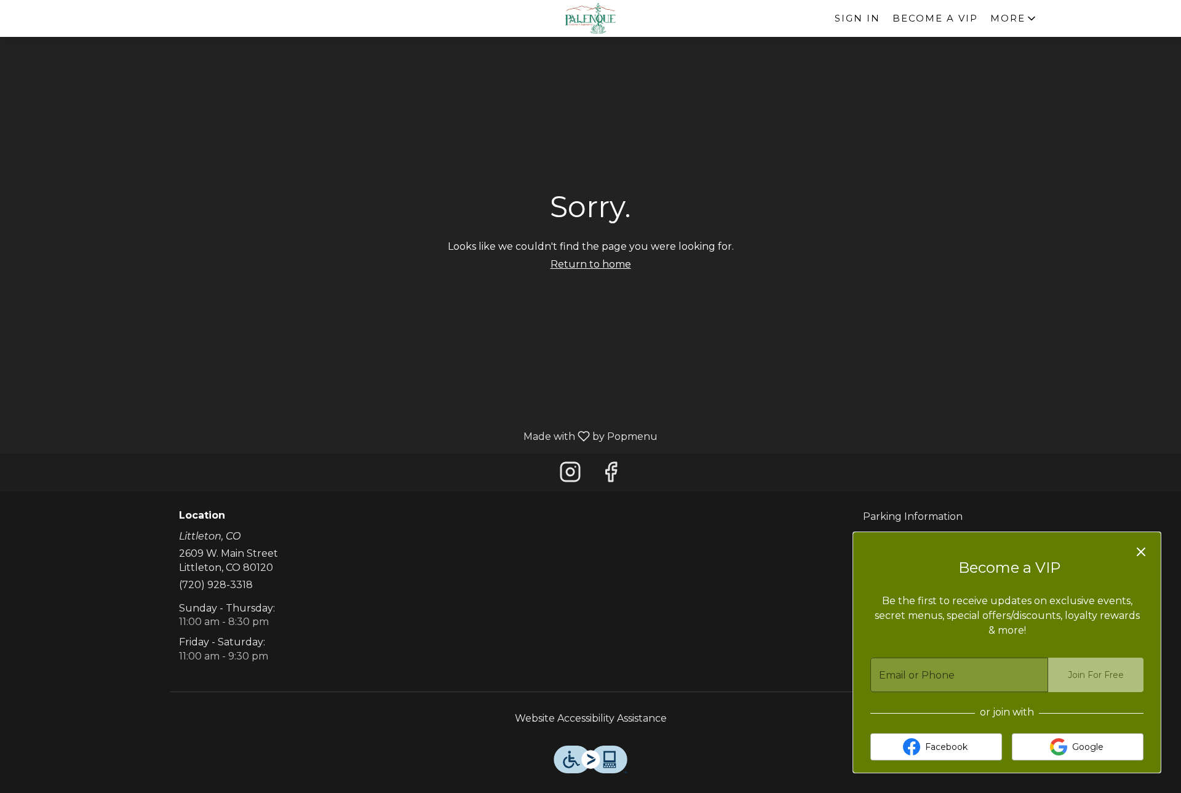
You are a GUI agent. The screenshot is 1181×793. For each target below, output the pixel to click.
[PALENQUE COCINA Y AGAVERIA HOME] (590, 18)
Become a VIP (935, 18)
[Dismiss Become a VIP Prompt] (1141, 552)
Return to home (591, 264)
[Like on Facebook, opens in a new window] (611, 475)
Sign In (857, 18)
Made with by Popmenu (333, 436)
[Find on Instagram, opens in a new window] (570, 475)
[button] (1014, 18)
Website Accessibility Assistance (591, 718)
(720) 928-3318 (216, 585)
